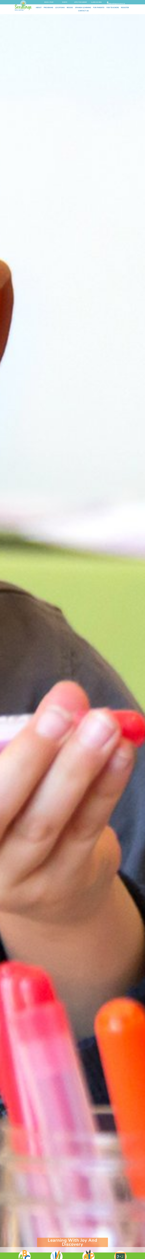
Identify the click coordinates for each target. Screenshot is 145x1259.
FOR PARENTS (98, 8)
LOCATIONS (60, 8)
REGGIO (70, 8)
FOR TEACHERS (113, 8)
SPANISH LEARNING (83, 8)
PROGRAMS (48, 8)
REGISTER (125, 8)
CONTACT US (83, 11)
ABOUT (39, 8)
